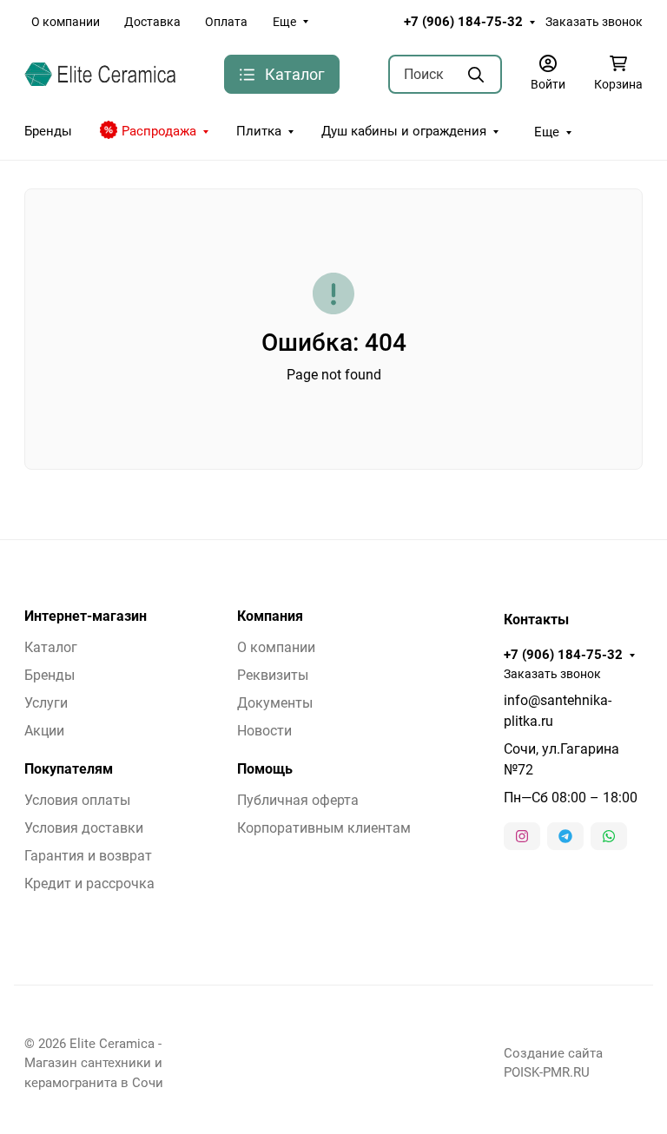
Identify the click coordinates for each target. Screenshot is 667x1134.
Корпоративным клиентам (324, 828)
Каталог (50, 647)
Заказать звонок (594, 22)
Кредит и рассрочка (89, 883)
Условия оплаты (77, 800)
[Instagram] (522, 836)
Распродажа (159, 131)
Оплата (226, 22)
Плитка (258, 131)
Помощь (265, 769)
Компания (270, 616)
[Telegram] (565, 836)
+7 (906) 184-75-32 (463, 22)
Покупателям (68, 769)
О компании (65, 22)
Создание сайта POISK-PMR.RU (553, 1062)
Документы (275, 703)
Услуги (46, 703)
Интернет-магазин (85, 616)
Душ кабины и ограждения (403, 131)
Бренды (48, 131)
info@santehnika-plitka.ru (557, 710)
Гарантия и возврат (88, 855)
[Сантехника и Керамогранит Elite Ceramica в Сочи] (99, 73)
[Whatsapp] (609, 836)
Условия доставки (83, 828)
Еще (284, 22)
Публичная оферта (298, 800)
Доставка (152, 22)
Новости (264, 730)
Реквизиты (272, 675)
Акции (44, 730)
